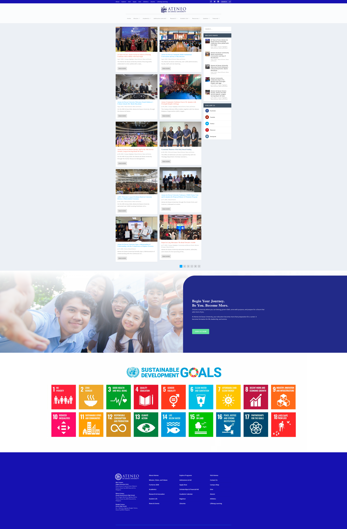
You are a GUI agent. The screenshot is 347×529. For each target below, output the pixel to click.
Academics (146, 18)
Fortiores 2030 (154, 485)
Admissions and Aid (160, 18)
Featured (215, 18)
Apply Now (183, 485)
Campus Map (214, 485)
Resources (195, 18)
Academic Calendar (186, 494)
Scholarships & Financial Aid (189, 489)
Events (126, 249)
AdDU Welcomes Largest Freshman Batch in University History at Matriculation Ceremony (134, 198)
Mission (136, 18)
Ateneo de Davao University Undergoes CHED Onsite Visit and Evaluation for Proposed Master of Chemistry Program (179, 196)
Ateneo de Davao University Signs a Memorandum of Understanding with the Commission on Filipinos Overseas (135, 245)
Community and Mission (184, 245)
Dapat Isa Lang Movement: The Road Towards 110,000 (178, 242)
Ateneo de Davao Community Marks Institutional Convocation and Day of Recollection (176, 55)
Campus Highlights (129, 59)
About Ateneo (154, 475)
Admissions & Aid (185, 480)
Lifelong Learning (216, 503)
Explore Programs (185, 475)
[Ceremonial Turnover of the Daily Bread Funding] (180, 134)
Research (173, 18)
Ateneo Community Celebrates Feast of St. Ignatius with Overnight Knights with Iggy (178, 103)
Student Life (184, 18)
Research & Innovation (157, 494)
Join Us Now (200, 331)
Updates (205, 18)
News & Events (138, 59)
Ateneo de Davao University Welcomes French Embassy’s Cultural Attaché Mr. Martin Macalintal (135, 103)
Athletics (213, 499)
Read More (122, 68)
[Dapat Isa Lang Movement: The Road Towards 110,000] (180, 227)
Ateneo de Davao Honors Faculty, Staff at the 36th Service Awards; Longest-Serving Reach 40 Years (135, 150)
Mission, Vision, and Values (158, 480)
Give (211, 489)
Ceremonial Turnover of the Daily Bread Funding (176, 149)
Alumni (212, 494)
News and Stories (147, 59)
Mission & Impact (172, 152)
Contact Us (214, 480)
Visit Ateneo (214, 475)
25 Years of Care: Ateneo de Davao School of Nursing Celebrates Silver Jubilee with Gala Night (134, 55)
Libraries (182, 503)
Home (129, 18)
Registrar (182, 499)
